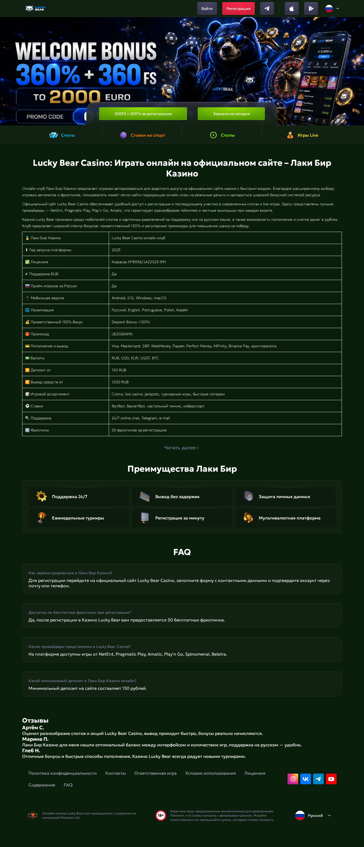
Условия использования (210, 773)
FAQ (68, 784)
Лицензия (254, 773)
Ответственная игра (155, 773)
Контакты (115, 773)
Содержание (42, 784)
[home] (35, 8)
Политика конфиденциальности (63, 773)
